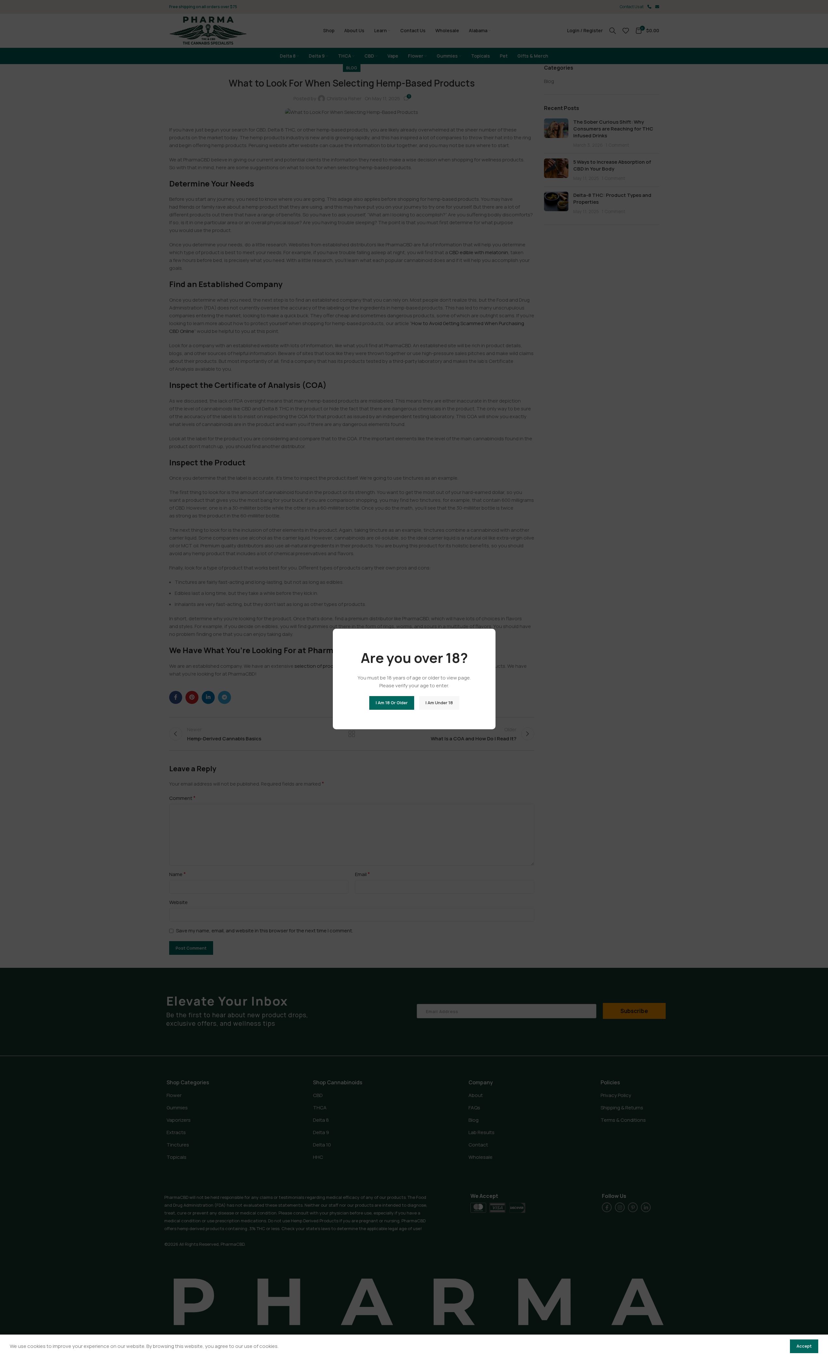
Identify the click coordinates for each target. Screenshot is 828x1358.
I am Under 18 (439, 703)
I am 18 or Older (391, 703)
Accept (804, 1346)
